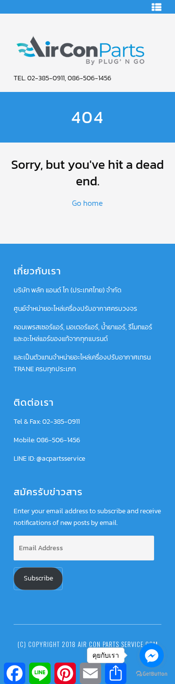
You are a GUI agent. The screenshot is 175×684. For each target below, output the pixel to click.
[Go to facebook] (152, 655)
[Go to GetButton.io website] (151, 674)
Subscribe (38, 578)
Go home (87, 203)
